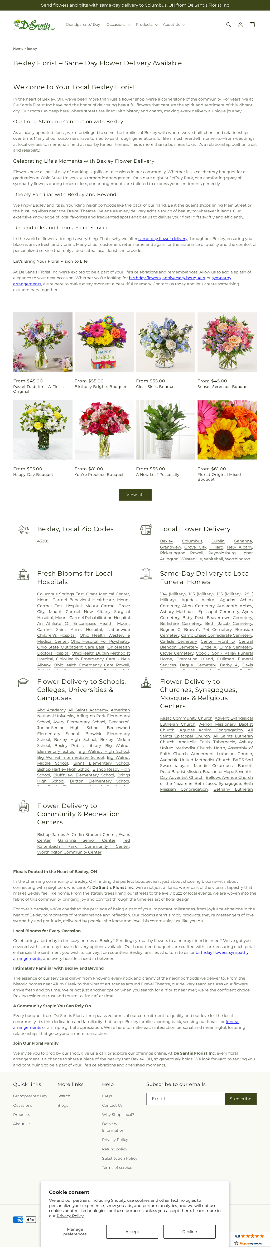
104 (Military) (173, 593)
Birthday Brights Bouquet (101, 386)
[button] (118, 24)
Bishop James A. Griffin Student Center (76, 834)
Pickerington (172, 552)
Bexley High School (75, 739)
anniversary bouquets (183, 277)
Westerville (191, 558)
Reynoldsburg (222, 552)
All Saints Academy (88, 709)
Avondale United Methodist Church (195, 759)
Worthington (237, 558)
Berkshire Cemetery (180, 623)
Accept (132, 1231)
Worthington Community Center (69, 852)
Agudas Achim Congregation (211, 729)
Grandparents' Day (30, 1096)
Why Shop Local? (118, 1114)
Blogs (62, 1105)
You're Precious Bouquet (99, 474)
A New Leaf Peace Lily (158, 474)
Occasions (22, 1105)
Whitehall (213, 558)
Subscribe (241, 1098)
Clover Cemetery (176, 653)
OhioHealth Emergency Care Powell (91, 664)
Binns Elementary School (101, 763)
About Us (21, 1123)
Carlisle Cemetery (178, 641)
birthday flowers (145, 277)
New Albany (239, 547)
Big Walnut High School (104, 751)
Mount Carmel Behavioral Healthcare (75, 599)
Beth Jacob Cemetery (228, 623)
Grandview (170, 547)
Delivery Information (113, 1127)
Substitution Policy (119, 1158)
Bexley (166, 540)
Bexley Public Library (77, 745)
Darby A (229, 664)
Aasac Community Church (186, 718)
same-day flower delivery (162, 238)
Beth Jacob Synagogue (218, 783)
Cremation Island (194, 658)
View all (135, 494)
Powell (196, 552)
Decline (189, 1231)
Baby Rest (193, 617)
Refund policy (114, 1149)
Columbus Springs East (60, 593)
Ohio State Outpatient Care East (71, 647)
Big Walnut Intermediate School (70, 757)
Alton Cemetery (198, 605)
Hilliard (216, 547)
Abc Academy (51, 709)
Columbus (192, 540)
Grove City (195, 547)
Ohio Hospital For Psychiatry (100, 641)
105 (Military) (201, 593)
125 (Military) (229, 593)
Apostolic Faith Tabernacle (207, 741)
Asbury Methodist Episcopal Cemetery (199, 611)
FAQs (107, 1096)
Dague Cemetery (198, 664)
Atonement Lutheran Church (221, 753)
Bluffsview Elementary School (83, 774)
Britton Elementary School (99, 781)
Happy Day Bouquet (33, 474)
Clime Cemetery (235, 647)
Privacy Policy (70, 1215)
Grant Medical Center (107, 593)
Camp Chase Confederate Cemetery (216, 635)
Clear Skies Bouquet (156, 386)
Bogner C (170, 629)
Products (21, 1114)
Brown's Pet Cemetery (208, 629)
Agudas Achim (197, 599)
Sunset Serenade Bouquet (223, 386)
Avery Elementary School (79, 721)
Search (63, 1096)
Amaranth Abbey (234, 605)
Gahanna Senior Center (86, 840)
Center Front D (217, 641)
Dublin (218, 540)
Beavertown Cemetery (229, 617)
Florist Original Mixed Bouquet (219, 477)
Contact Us (112, 1105)
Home (18, 49)
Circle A (208, 647)
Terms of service (117, 1167)
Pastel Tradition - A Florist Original (39, 389)
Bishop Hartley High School (64, 769)
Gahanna (243, 540)
